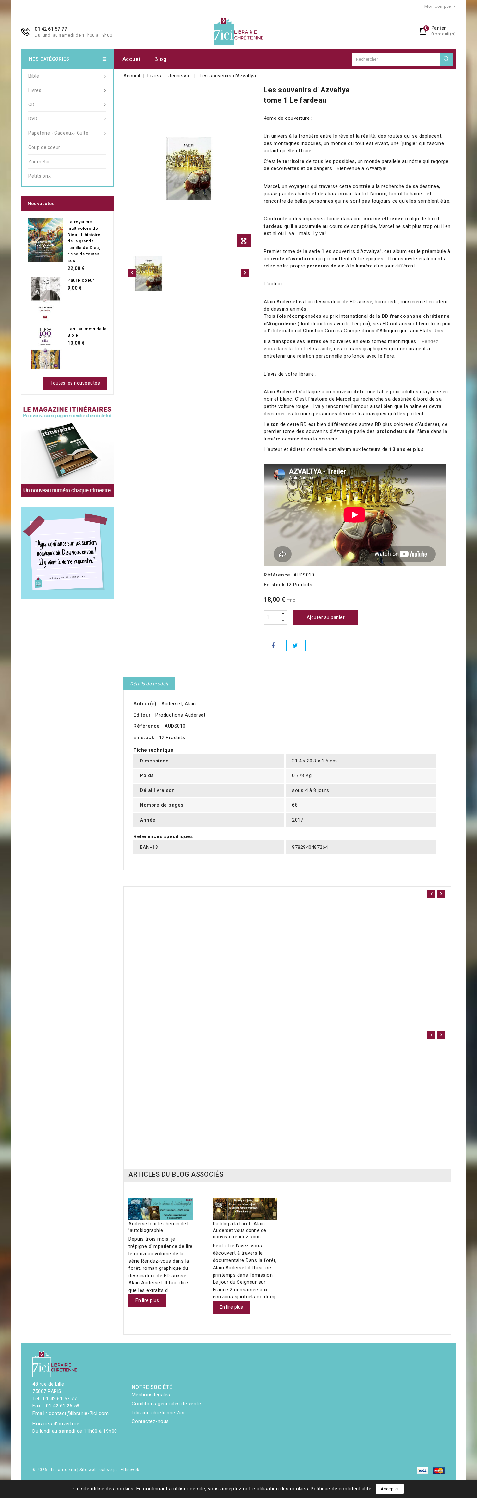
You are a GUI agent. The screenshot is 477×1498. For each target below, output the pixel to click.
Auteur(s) (145, 704)
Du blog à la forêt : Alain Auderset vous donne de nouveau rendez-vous (239, 1230)
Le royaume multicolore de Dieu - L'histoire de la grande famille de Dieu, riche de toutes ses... (84, 241)
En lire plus (147, 1300)
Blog (160, 59)
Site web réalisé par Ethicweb (109, 1469)
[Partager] (273, 645)
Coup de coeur (44, 147)
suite (326, 349)
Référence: (278, 575)
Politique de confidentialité (341, 1489)
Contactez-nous (150, 1421)
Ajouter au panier (326, 617)
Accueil (132, 59)
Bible (33, 76)
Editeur (142, 715)
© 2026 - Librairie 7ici (54, 1469)
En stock (274, 585)
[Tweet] (296, 645)
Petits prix (39, 176)
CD (31, 104)
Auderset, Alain (178, 704)
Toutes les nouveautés (75, 383)
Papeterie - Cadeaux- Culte (58, 133)
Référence (146, 726)
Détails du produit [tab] (149, 683)
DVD (33, 118)
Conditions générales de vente (166, 1403)
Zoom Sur (39, 161)
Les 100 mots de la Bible (86, 332)
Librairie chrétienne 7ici (158, 1413)
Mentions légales (151, 1395)
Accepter (390, 1488)
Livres (35, 90)
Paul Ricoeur (80, 280)
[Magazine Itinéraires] (67, 450)
